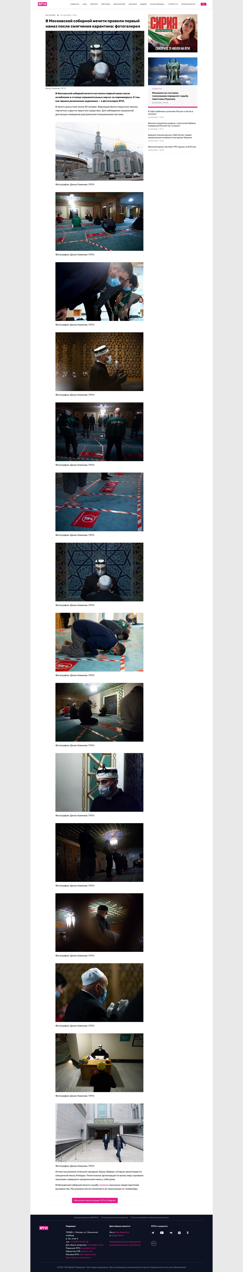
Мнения (133, 4)
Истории (51, 15)
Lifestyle (173, 4)
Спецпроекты (188, 4)
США (85, 4)
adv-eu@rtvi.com (88, 1254)
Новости (74, 4)
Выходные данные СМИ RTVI (86, 1217)
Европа (94, 4)
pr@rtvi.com (87, 1251)
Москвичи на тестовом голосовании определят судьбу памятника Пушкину (170, 96)
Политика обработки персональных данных (150, 1217)
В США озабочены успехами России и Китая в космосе (170, 112)
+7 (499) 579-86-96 (79, 1242)
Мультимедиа (157, 4)
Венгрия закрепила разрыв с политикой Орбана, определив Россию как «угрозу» (172, 124)
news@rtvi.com (88, 1248)
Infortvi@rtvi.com (95, 1245)
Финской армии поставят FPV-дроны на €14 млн (172, 147)
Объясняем (119, 4)
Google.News (117, 1235)
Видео (143, 4)
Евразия (106, 4)
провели (103, 1185)
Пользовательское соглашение (114, 1217)
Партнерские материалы (78, 1257)
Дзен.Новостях (122, 1232)
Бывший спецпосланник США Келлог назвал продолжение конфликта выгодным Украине (170, 136)
